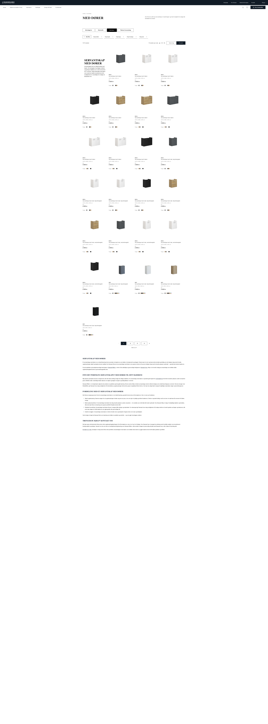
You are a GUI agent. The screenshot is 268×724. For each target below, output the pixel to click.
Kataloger (37, 7)
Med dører (111, 30)
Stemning (171, 43)
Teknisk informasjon (244, 2)
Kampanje (226, 2)
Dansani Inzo (144, 367)
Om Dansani (233, 2)
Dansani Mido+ (112, 367)
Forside (84, 13)
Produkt (181, 43)
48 (162, 43)
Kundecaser (58, 7)
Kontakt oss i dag (87, 429)
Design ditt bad (48, 7)
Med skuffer (101, 30)
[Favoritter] (247, 7)
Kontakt (253, 2)
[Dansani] (8, 2)
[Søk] (243, 7)
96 (164, 43)
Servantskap (89, 13)
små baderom (159, 378)
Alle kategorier (88, 30)
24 (159, 43)
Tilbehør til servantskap (125, 30)
